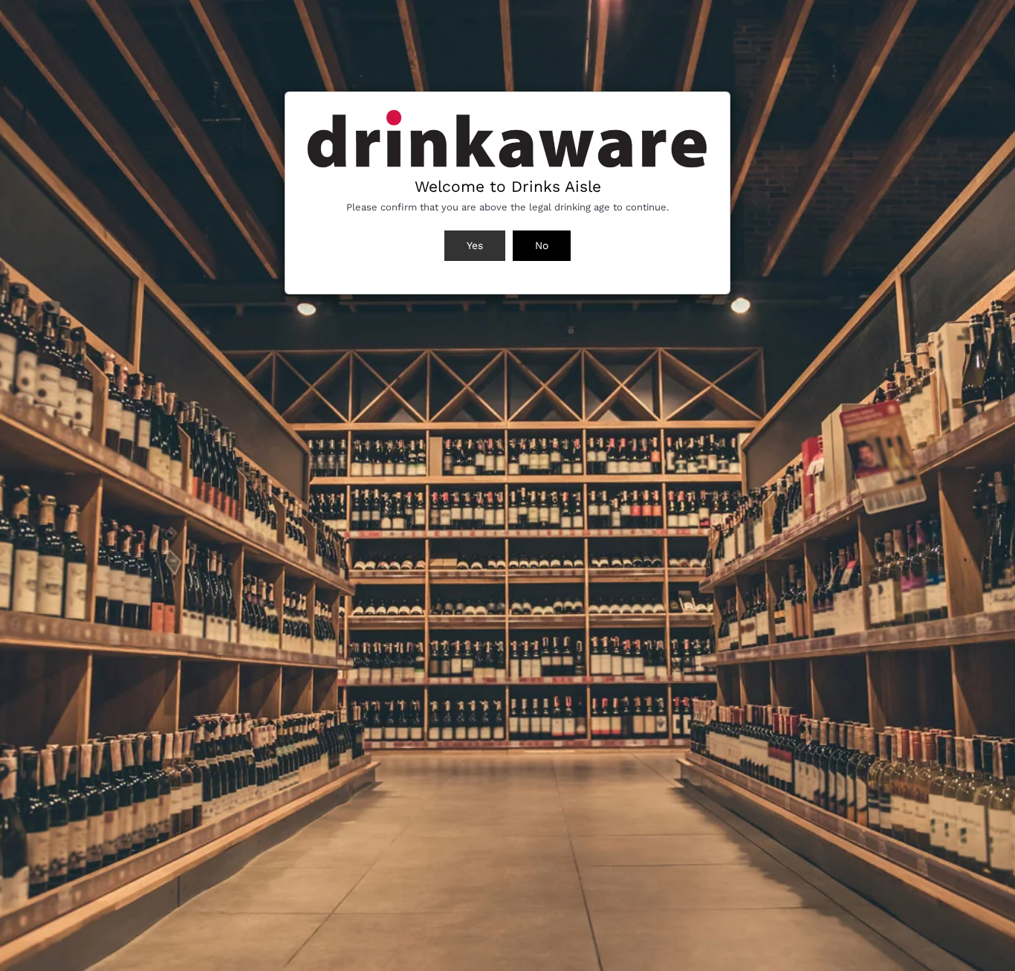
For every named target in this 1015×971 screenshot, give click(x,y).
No (541, 245)
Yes (475, 245)
